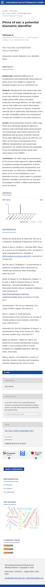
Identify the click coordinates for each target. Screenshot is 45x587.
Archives (13, 11)
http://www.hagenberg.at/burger (15, 294)
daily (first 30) (24, 222)
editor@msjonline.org (34, 578)
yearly (40, 222)
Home (5, 11)
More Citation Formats (15, 414)
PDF (8, 372)
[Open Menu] (2, 2)
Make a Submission (14, 469)
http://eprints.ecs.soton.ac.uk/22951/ (16, 256)
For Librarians (9, 492)
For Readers (8, 485)
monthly (33, 222)
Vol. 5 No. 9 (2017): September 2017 (16, 13)
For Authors (8, 488)
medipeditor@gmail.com (15, 578)
